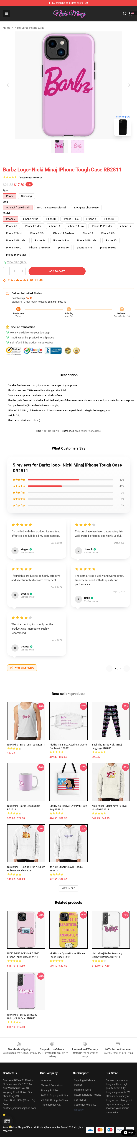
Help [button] (130, 1132)
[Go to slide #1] (59, 146)
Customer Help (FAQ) (85, 1104)
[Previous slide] (8, 85)
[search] (125, 13)
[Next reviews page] (126, 668)
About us (46, 1080)
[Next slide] (128, 85)
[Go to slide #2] (77, 146)
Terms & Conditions (52, 1085)
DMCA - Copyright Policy (54, 1095)
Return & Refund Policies (87, 1094)
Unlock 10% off (7, 1121)
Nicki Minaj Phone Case (29, 27)
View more (68, 888)
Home (6, 27)
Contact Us (80, 1099)
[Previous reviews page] (109, 668)
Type (5, 190)
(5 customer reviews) (30, 177)
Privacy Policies (49, 1090)
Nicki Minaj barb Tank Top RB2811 (26, 744)
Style (6, 201)
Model (6, 213)
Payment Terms (82, 1089)
